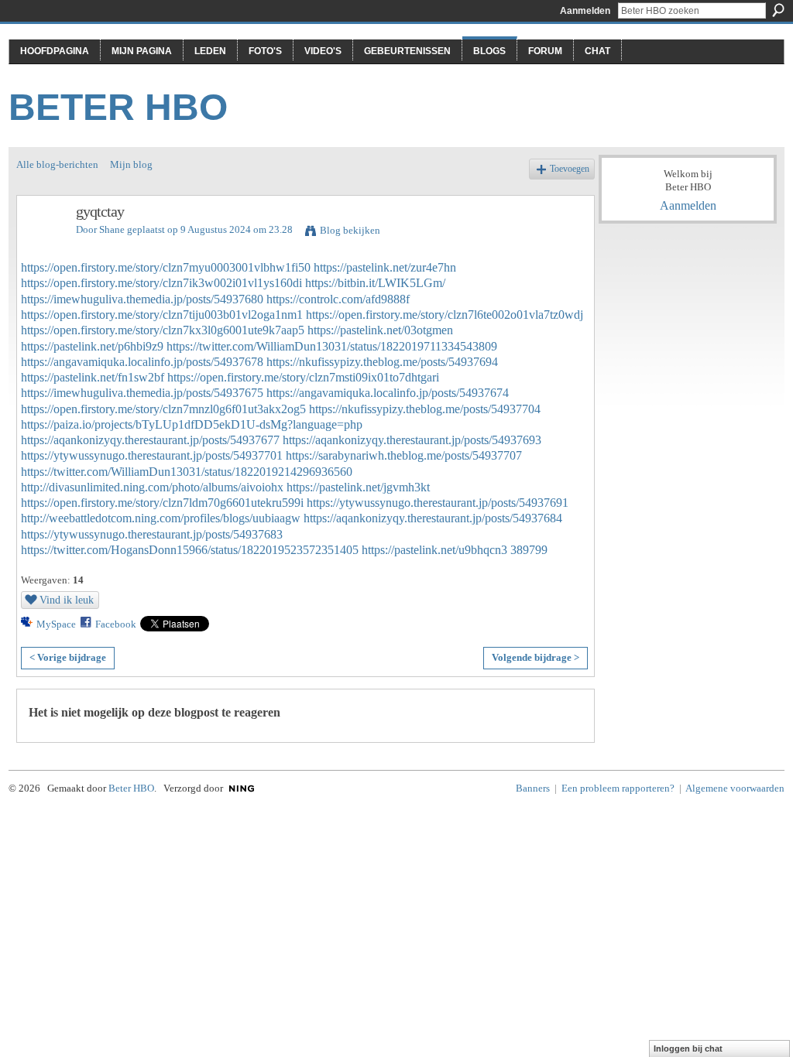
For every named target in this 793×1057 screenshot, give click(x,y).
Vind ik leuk (66, 599)
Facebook (115, 624)
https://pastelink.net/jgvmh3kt (358, 487)
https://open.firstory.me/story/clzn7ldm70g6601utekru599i (162, 502)
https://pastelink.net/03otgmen (380, 330)
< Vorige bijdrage (67, 657)
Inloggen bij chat (688, 1048)
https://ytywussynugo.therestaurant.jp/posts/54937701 (152, 455)
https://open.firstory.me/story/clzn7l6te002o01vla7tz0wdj (444, 314)
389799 (529, 549)
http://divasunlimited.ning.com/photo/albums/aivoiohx (152, 487)
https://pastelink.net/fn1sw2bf (92, 377)
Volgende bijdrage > (535, 657)
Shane (112, 229)
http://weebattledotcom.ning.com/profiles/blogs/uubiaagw (160, 518)
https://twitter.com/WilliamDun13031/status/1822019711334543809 (331, 346)
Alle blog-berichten (57, 164)
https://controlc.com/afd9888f (338, 299)
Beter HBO (118, 107)
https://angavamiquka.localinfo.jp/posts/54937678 (142, 361)
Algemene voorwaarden (734, 788)
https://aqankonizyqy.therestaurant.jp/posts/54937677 (150, 439)
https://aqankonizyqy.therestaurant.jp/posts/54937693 (412, 439)
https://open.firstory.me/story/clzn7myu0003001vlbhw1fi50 (166, 267)
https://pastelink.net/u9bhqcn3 (434, 549)
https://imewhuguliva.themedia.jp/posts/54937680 (142, 299)
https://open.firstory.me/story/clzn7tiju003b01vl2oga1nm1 (162, 314)
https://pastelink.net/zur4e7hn (385, 267)
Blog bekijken (350, 230)
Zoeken (778, 10)
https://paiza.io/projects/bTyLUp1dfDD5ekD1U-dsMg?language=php (191, 424)
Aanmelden (585, 10)
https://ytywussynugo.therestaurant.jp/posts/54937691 (437, 502)
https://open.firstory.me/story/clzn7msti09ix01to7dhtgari (303, 377)
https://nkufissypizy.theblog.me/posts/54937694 (382, 361)
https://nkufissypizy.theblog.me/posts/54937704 (425, 409)
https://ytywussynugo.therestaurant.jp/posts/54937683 (152, 534)
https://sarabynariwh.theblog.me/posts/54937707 (404, 455)
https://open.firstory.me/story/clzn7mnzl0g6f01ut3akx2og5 (163, 409)
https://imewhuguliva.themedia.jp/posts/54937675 (142, 392)
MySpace (56, 624)
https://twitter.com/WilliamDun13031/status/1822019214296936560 (186, 471)
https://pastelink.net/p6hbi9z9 (92, 346)
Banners (533, 788)
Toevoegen (569, 169)
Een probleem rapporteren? (618, 788)
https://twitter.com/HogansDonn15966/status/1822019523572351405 (190, 549)
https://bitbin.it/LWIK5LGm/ (375, 282)
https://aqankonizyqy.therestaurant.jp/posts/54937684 (433, 518)
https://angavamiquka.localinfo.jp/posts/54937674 (387, 392)
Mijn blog (131, 164)
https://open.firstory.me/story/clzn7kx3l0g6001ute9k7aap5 (162, 330)
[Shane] (42, 245)
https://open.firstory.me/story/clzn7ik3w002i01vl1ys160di (161, 282)
